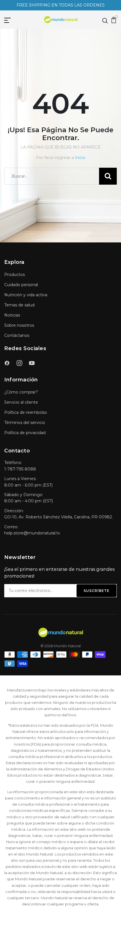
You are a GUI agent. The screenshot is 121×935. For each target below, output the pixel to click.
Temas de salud (19, 305)
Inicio (80, 157)
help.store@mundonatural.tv (32, 533)
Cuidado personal (21, 284)
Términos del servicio (24, 422)
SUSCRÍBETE (96, 591)
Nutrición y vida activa (25, 294)
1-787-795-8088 (20, 469)
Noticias (12, 315)
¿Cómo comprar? (21, 392)
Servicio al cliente (21, 402)
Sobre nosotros (19, 325)
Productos (14, 274)
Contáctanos (16, 335)
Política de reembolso (25, 412)
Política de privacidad (25, 432)
